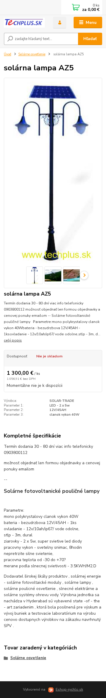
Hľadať (90, 39)
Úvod (7, 54)
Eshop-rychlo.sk (69, 689)
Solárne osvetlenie (31, 54)
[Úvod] (24, 23)
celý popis (13, 340)
